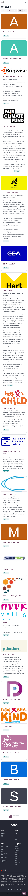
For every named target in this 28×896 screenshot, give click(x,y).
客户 (16, 860)
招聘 (16, 852)
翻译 (16, 839)
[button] (26, 2)
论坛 (2, 836)
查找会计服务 (4, 857)
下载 (16, 833)
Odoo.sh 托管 (4, 846)
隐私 (20, 862)
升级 (2, 851)
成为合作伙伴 (4, 862)
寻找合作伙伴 (4, 860)
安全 (16, 864)
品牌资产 (17, 848)
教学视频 (3, 833)
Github (17, 836)
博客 (16, 858)
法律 (16, 862)
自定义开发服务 (5, 853)
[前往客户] (14, 21)
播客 (16, 856)
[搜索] (9, 10)
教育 (2, 854)
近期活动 (17, 854)
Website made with (12, 894)
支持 (2, 849)
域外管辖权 (6, 35)
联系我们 (17, 850)
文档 (2, 835)
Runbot (17, 837)
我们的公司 (17, 846)
